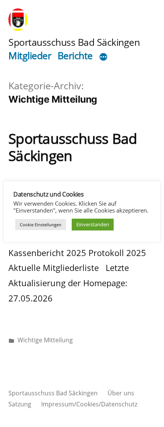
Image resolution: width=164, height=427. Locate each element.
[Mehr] (103, 57)
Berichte (75, 55)
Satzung (19, 404)
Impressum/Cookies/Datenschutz (89, 404)
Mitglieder (29, 55)
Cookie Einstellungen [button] (40, 224)
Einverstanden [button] (92, 224)
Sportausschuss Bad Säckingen (74, 42)
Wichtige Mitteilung (45, 340)
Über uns (121, 393)
